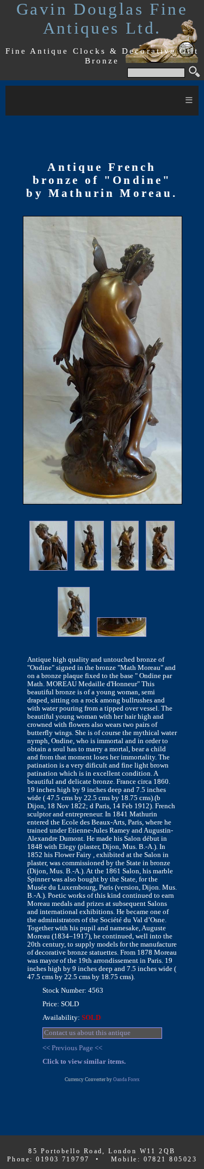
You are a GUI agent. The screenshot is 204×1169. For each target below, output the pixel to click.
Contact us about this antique (87, 1033)
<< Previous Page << (72, 1048)
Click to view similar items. (84, 1061)
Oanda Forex (126, 1079)
